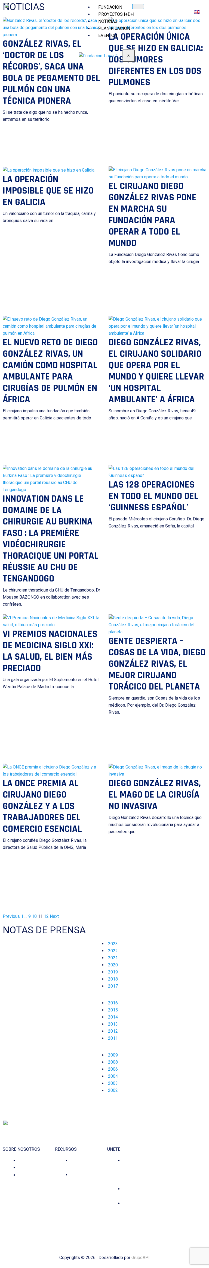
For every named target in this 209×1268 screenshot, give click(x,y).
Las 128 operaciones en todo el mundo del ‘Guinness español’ (153, 496)
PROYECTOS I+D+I (116, 14)
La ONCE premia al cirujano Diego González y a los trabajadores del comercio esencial (42, 806)
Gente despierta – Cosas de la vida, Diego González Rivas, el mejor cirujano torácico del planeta (157, 664)
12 (46, 916)
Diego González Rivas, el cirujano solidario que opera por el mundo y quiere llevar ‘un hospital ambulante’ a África (156, 371)
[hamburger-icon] (138, 6)
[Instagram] (163, 1214)
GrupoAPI (140, 1257)
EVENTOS (107, 35)
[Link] (193, 1214)
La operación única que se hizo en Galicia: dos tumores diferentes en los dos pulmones (156, 59)
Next (54, 916)
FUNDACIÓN (110, 7)
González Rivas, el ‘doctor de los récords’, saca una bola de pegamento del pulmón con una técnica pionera (51, 72)
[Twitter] (170, 1214)
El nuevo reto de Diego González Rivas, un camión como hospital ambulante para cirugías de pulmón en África (50, 371)
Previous (11, 916)
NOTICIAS (108, 21)
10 (34, 916)
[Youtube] (186, 1214)
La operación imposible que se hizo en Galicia (48, 190)
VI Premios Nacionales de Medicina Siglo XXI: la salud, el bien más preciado (50, 651)
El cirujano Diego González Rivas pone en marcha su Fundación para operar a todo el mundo (152, 214)
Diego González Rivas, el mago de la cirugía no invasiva (155, 794)
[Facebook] (155, 1214)
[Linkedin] (178, 1214)
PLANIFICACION (114, 28)
